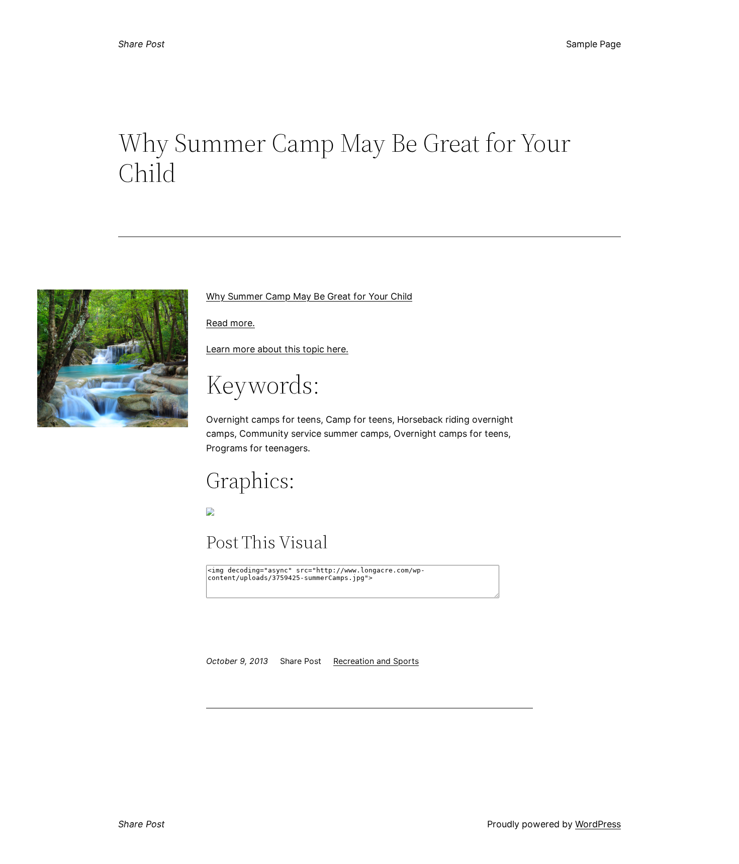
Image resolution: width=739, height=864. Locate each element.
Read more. (230, 323)
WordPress (598, 824)
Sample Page (593, 44)
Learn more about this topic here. (277, 349)
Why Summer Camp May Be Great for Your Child (309, 296)
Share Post (141, 44)
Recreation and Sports (376, 661)
